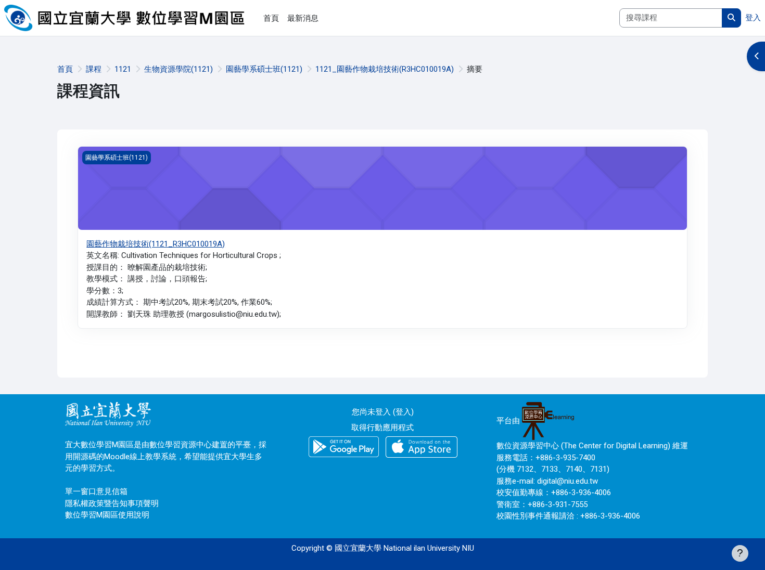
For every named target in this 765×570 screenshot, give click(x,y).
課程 (93, 69)
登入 (753, 17)
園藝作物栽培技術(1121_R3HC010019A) (155, 244)
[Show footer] (740, 553)
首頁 (65, 69)
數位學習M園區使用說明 (107, 515)
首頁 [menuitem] (271, 18)
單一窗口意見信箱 (96, 491)
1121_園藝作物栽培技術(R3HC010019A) (384, 69)
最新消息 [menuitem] (302, 18)
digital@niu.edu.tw (567, 481)
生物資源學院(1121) (178, 69)
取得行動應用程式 (382, 427)
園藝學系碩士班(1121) (264, 69)
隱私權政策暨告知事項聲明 (112, 503)
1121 (122, 69)
